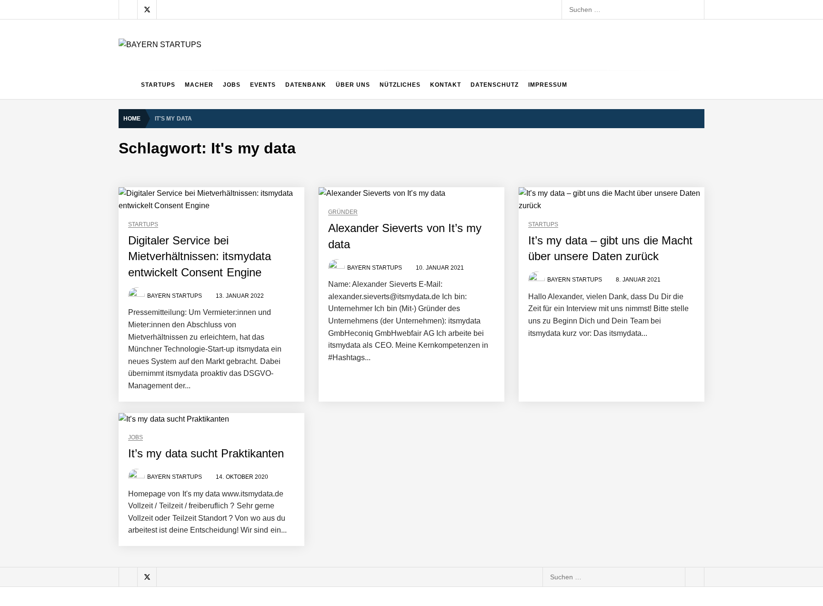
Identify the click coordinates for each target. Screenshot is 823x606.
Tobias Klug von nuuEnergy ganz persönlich (237, 353)
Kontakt (445, 84)
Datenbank (305, 84)
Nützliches (400, 84)
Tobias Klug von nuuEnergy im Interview (231, 429)
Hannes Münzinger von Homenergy (225, 505)
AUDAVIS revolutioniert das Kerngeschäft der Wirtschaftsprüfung (268, 277)
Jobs (232, 84)
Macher (199, 84)
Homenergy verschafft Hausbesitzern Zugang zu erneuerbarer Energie (278, 543)
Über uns (353, 84)
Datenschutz (495, 84)
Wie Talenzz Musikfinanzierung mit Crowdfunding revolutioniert (266, 582)
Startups (158, 84)
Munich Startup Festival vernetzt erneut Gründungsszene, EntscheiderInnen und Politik (302, 467)
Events (263, 84)
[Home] (127, 85)
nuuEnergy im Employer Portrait (219, 391)
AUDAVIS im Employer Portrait (217, 200)
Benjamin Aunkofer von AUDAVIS (221, 238)
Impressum (547, 84)
